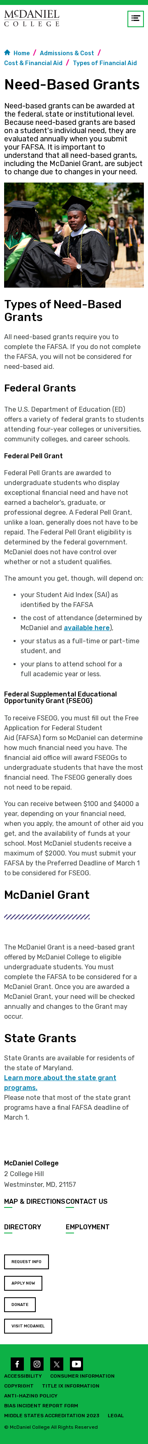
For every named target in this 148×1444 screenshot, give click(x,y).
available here (87, 628)
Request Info (27, 1261)
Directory (22, 1227)
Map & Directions (34, 1201)
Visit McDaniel (28, 1326)
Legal (116, 1415)
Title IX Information (70, 1386)
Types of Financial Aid (105, 63)
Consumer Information (82, 1376)
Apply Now (23, 1283)
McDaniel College (31, 1163)
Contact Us (87, 1201)
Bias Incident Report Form (41, 1406)
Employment (88, 1227)
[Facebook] (17, 1364)
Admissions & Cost (67, 53)
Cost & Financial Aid (33, 63)
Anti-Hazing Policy (31, 1396)
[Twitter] (56, 1364)
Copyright (19, 1386)
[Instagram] (37, 1364)
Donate (20, 1304)
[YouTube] (76, 1364)
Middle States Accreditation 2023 (51, 1415)
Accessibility (23, 1376)
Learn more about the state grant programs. (60, 1083)
